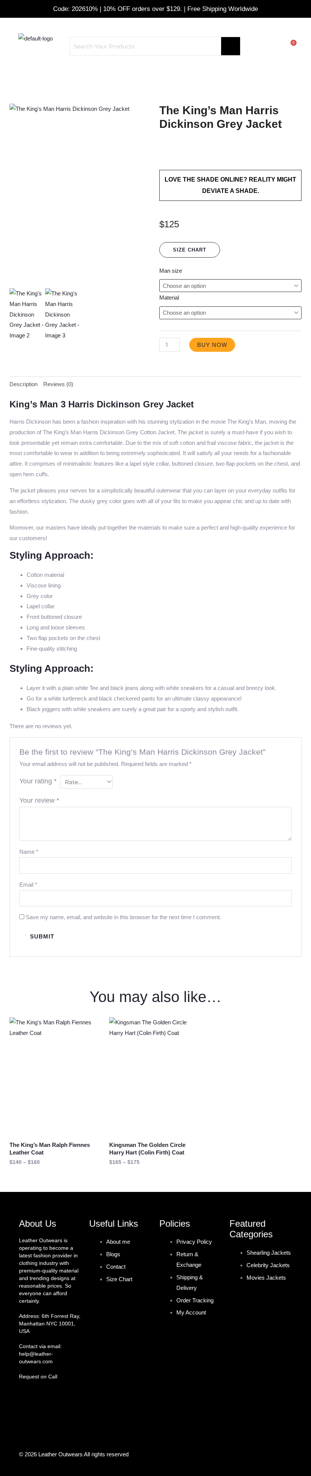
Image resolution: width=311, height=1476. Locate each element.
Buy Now (212, 345)
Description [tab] (23, 384)
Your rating (38, 781)
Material (169, 297)
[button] (155, 74)
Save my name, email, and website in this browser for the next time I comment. (123, 917)
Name (28, 851)
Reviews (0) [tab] (58, 384)
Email (28, 884)
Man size (170, 270)
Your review (39, 800)
